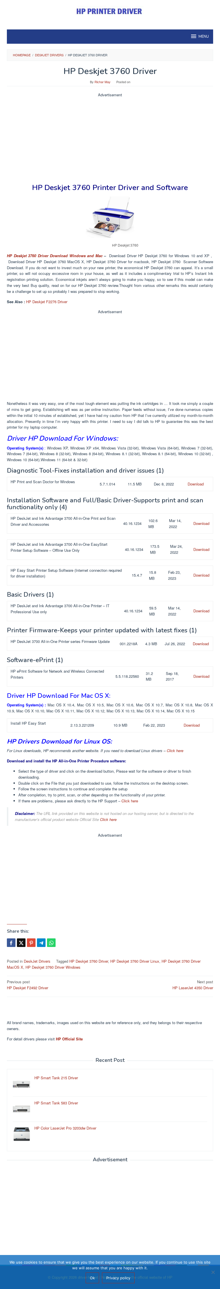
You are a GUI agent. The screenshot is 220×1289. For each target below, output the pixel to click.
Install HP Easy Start (28, 723)
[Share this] (11, 942)
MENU (204, 36)
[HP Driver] (110, 11)
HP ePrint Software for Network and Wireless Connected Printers (57, 674)
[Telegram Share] (41, 942)
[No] (213, 1272)
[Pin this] (31, 942)
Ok (92, 1278)
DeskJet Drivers (37, 961)
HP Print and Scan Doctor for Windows (43, 481)
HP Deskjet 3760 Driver (88, 961)
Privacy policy (118, 1278)
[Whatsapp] (51, 942)
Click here (175, 750)
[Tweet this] (21, 942)
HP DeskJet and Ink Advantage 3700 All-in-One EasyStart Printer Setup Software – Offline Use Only (59, 547)
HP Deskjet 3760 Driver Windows (52, 967)
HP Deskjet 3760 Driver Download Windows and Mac (55, 255)
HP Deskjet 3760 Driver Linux (134, 961)
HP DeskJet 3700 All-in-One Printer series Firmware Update (60, 641)
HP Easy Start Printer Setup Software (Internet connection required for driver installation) (66, 573)
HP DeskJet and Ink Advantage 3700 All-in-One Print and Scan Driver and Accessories (63, 521)
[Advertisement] (110, 138)
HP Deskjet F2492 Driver (27, 984)
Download (196, 484)
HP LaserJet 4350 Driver (192, 984)
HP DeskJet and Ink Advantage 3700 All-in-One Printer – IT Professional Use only (60, 608)
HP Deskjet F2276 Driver (46, 301)
